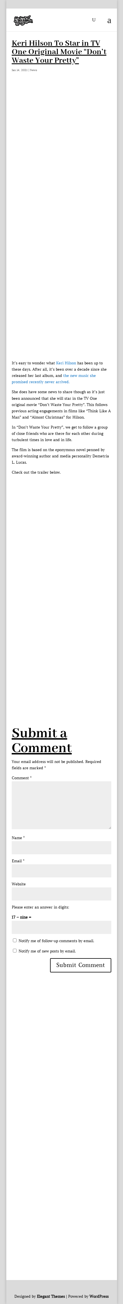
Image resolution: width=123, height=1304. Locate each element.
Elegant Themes (51, 1296)
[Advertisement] (61, 151)
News (33, 70)
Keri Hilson (66, 363)
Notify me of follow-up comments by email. (56, 940)
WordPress (99, 1296)
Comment (21, 778)
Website (19, 884)
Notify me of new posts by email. (47, 951)
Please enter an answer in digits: (40, 907)
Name (18, 837)
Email (18, 861)
